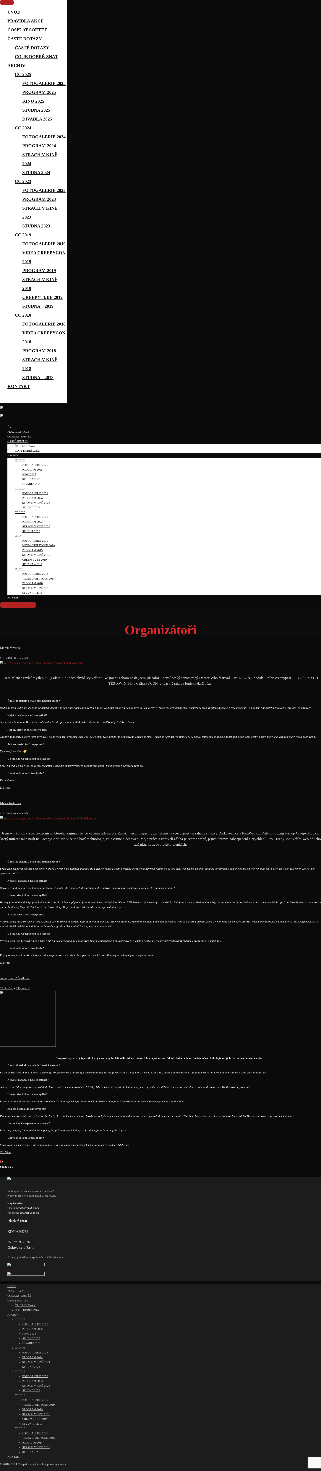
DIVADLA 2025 (37, 119)
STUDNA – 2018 (38, 377)
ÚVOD (13, 12)
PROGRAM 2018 (39, 350)
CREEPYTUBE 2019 (42, 297)
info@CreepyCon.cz (27, 1207)
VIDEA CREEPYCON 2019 (38, 1404)
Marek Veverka (10, 648)
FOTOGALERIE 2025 (44, 83)
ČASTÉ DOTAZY (24, 38)
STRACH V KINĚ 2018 (36, 1447)
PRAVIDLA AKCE (25, 21)
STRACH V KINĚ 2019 (36, 1414)
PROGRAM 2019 (39, 270)
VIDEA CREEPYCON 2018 (38, 1437)
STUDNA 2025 (36, 110)
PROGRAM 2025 (39, 92)
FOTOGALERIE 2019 (44, 243)
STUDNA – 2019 (38, 306)
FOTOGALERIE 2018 (44, 324)
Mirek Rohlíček (10, 803)
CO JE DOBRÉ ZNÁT (36, 56)
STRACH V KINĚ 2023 (36, 1385)
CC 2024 (23, 128)
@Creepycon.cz (29, 1212)
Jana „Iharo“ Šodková (15, 978)
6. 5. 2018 (6, 658)
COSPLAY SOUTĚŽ (27, 29)
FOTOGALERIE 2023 (44, 190)
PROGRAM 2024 (39, 145)
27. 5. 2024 (6, 988)
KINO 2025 (33, 101)
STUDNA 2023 (36, 226)
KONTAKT (18, 386)
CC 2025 (23, 74)
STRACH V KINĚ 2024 (36, 1362)
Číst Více (5, 787)
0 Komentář (21, 658)
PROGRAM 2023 (39, 199)
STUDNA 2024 (36, 172)
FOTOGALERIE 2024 (44, 136)
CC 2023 (23, 181)
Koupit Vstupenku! (18, 604)
